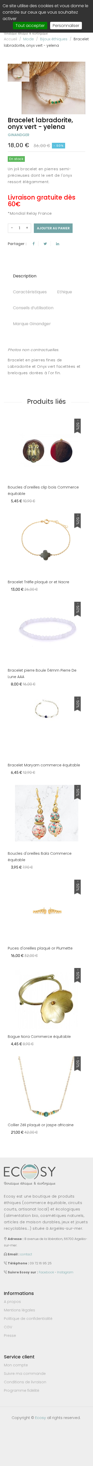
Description (24, 276)
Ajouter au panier (53, 228)
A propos (12, 1301)
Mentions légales (19, 1310)
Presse (10, 1335)
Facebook (46, 1272)
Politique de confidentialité (28, 1318)
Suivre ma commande (25, 1373)
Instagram (65, 1272)
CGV (8, 1327)
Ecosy (40, 1417)
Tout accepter (30, 26)
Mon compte (16, 1365)
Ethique (64, 292)
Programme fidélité (21, 1390)
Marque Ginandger (32, 324)
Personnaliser (66, 26)
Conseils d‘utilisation (33, 308)
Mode (28, 39)
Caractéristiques (30, 292)
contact (26, 1254)
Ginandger (18, 134)
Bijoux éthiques (53, 39)
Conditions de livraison (25, 1382)
